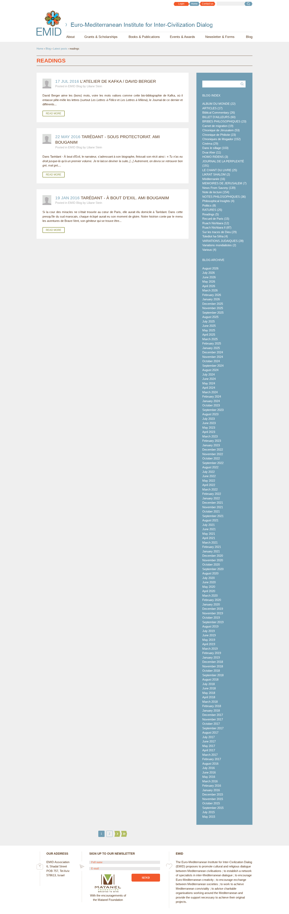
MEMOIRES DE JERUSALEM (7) (224, 183)
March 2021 (210, 542)
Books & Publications (144, 37)
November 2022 (212, 454)
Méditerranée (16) (213, 179)
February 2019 (211, 653)
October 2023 (211, 405)
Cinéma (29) (210, 143)
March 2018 (210, 701)
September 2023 (213, 410)
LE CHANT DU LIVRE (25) (219, 170)
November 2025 (212, 308)
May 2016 (208, 776)
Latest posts (60, 48)
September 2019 (213, 622)
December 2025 (212, 303)
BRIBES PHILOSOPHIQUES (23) (224, 121)
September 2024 (213, 365)
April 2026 (208, 286)
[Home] (49, 23)
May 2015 (208, 816)
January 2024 (211, 401)
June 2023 (209, 423)
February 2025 (211, 343)
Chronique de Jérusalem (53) (221, 130)
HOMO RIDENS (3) (215, 156)
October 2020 (211, 564)
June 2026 (209, 277)
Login (181, 3)
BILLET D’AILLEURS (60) (219, 117)
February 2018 (211, 706)
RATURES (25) (212, 209)
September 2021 (213, 516)
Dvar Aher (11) (211, 152)
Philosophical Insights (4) (218, 201)
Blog (249, 37)
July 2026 (208, 272)
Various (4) (209, 249)
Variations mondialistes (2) (219, 245)
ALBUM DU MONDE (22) (219, 103)
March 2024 (210, 392)
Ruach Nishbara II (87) (216, 227)
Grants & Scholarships (101, 37)
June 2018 (209, 688)
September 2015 (213, 807)
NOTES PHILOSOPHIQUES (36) (224, 196)
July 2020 (208, 578)
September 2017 (213, 728)
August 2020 (210, 573)
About (70, 37)
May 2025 (208, 330)
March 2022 (210, 489)
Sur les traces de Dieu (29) (219, 232)
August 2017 (210, 732)
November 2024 (212, 356)
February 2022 (211, 493)
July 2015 (208, 812)
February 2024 (211, 396)
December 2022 (212, 449)
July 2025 (208, 321)
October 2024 (211, 361)
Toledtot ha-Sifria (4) (215, 236)
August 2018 (210, 679)
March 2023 (210, 436)
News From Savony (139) (219, 187)
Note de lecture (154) (215, 192)
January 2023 (211, 445)
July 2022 (208, 471)
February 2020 (211, 600)
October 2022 (211, 458)
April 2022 (208, 485)
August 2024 (210, 370)
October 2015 (211, 803)
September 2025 (213, 312)
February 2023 (211, 440)
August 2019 (210, 626)
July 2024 (208, 374)
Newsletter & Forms (220, 37)
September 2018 (213, 675)
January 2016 (211, 790)
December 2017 (212, 715)
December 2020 (212, 555)
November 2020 (212, 560)
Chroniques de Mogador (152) (221, 139)
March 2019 (210, 648)
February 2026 (211, 295)
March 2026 (210, 290)
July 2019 (208, 631)
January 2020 (211, 604)
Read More (53, 113)
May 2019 (208, 639)
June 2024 (209, 378)
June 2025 (209, 325)
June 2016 (209, 772)
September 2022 (213, 463)
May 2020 (208, 586)
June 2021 (209, 529)
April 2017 (208, 750)
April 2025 (208, 334)
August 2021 (210, 520)
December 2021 (212, 502)
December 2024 (212, 352)
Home (194, 3)
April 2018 (208, 697)
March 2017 (210, 754)
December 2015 (212, 794)
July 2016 (208, 768)
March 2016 (210, 781)
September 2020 (213, 569)
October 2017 (211, 723)
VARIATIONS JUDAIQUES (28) (223, 241)
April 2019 (208, 644)
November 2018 (212, 666)
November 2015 (212, 799)
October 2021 (211, 511)
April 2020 (208, 591)
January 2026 (211, 299)
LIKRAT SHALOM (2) (216, 174)
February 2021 (211, 546)
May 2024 (208, 383)
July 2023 (208, 418)
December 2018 (212, 661)
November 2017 (212, 719)
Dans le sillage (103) (215, 148)
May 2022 (208, 480)
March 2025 (210, 339)
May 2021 (208, 533)
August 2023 (210, 414)
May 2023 (208, 427)
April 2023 (208, 432)
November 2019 (212, 613)
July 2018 (208, 684)
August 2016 (210, 763)
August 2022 (210, 467)
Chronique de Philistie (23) (219, 134)
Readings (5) (210, 214)
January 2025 (211, 348)
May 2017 (208, 746)
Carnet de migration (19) (217, 126)
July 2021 (208, 524)
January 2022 (211, 498)
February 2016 (211, 785)
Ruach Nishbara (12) (215, 223)
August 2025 (210, 317)
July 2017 (208, 737)
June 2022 (209, 476)
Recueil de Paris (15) (215, 218)
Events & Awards (182, 37)
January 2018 (211, 710)
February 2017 (211, 759)
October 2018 (211, 670)
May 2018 (208, 692)
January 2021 (211, 551)
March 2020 (210, 595)
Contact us (207, 3)
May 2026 (208, 281)
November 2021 (212, 507)
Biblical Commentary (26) (218, 112)
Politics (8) (209, 205)
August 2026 (210, 268)
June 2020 (209, 582)
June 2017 (209, 741)
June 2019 (209, 635)
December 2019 (212, 608)
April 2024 (208, 387)
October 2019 (211, 617)
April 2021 (208, 538)
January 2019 (211, 657)
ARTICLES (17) (212, 108)
